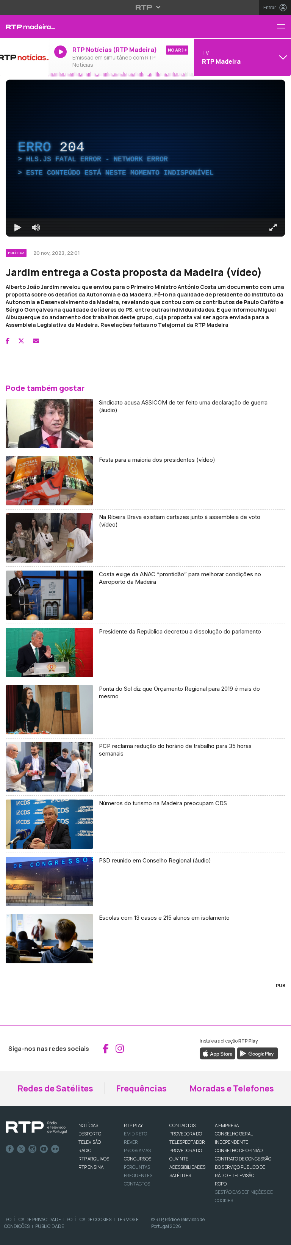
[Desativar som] (30, 1236)
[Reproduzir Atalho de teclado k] (12, 1236)
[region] (145, 622)
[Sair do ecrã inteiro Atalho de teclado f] (279, 1236)
